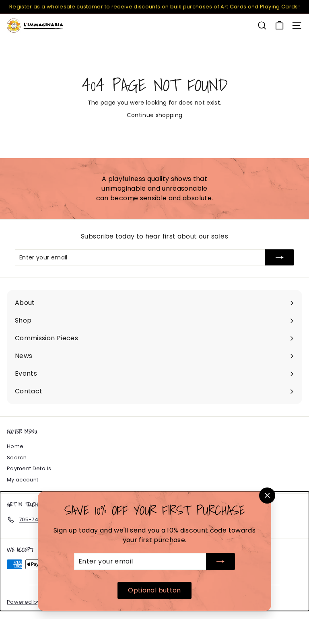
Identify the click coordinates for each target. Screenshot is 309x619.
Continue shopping (155, 115)
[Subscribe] (220, 561)
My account (23, 479)
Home (15, 446)
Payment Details (29, 468)
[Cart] (279, 25)
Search (17, 457)
